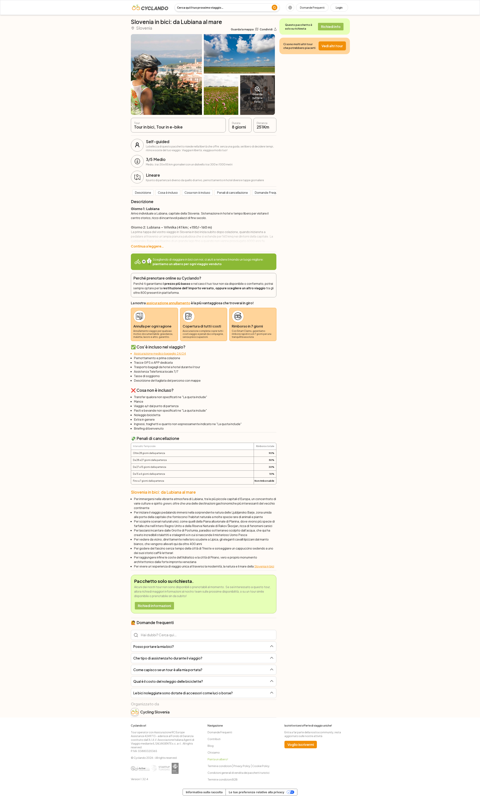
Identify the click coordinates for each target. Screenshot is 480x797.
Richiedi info (330, 26)
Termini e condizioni (220, 766)
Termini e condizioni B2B (223, 779)
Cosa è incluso (168, 192)
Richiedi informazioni (154, 605)
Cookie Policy (261, 766)
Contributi (214, 739)
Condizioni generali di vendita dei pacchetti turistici (238, 772)
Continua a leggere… (147, 246)
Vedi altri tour (332, 46)
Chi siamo (214, 752)
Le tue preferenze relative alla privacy (256, 792)
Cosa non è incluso (197, 192)
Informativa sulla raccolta (204, 792)
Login (339, 7)
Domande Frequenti (312, 7)
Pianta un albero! (218, 759)
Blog (211, 745)
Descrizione (143, 192)
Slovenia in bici (264, 566)
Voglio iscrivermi (300, 744)
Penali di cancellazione (232, 192)
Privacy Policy (241, 766)
